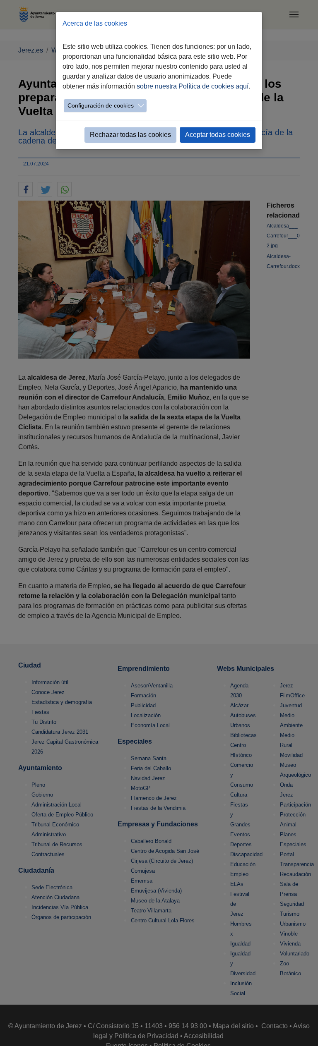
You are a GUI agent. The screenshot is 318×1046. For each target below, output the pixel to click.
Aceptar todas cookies (217, 134)
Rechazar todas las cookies (130, 134)
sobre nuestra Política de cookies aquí (192, 86)
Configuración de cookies (100, 105)
